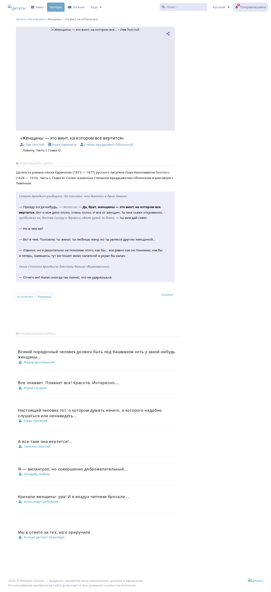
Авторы (56, 7)
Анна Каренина (64, 144)
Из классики (25, 296)
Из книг (79, 7)
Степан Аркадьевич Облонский (108, 144)
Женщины (44, 296)
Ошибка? (167, 295)
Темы (40, 7)
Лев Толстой (34, 144)
